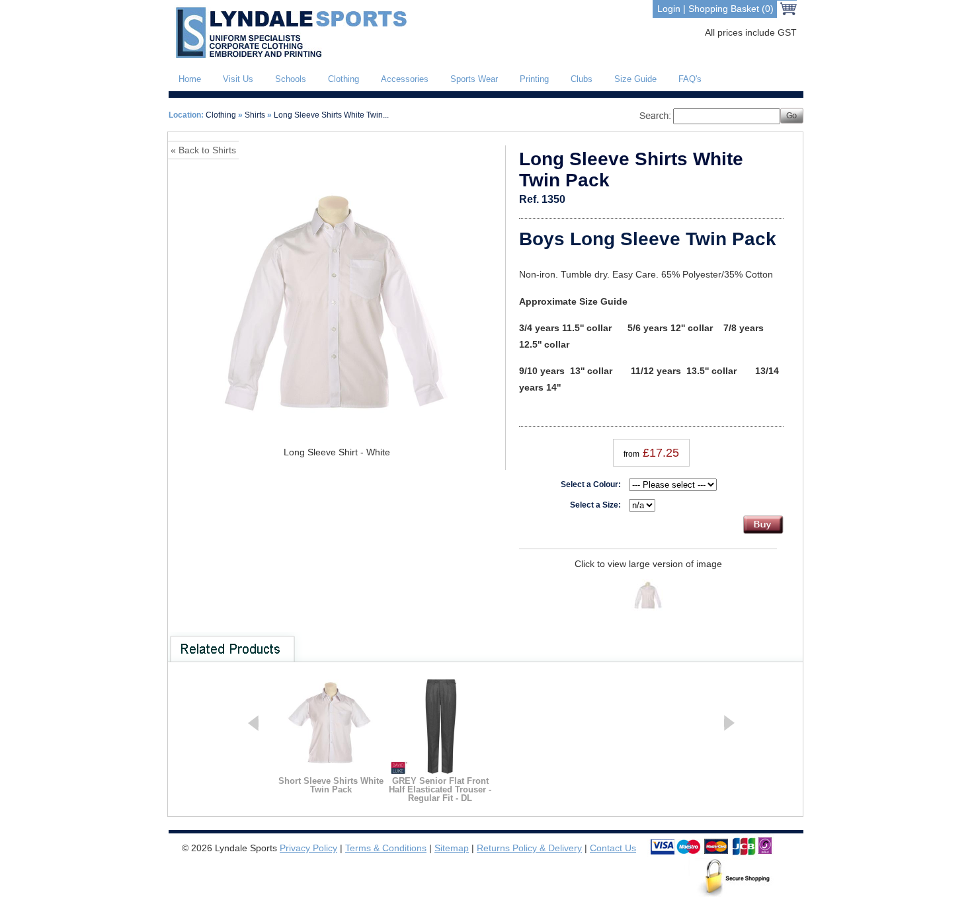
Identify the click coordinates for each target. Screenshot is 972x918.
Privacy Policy (308, 848)
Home (190, 79)
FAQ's (690, 79)
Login (668, 8)
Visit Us (238, 79)
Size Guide (635, 79)
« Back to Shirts (203, 150)
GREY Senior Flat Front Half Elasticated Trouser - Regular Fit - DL (440, 789)
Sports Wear (474, 79)
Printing (534, 79)
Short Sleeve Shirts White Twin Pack (331, 785)
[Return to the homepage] (289, 55)
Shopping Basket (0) (731, 8)
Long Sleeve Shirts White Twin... (331, 115)
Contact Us (613, 848)
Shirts (255, 115)
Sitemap (451, 848)
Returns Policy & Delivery (529, 848)
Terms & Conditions (385, 848)
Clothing (343, 79)
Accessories (404, 79)
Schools (290, 79)
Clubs (581, 79)
